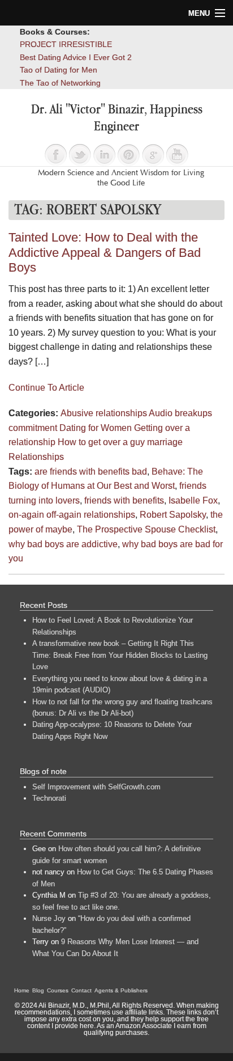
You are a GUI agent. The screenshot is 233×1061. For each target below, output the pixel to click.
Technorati (49, 798)
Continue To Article (46, 387)
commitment (32, 428)
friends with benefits (124, 500)
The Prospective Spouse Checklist (146, 529)
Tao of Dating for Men (58, 69)
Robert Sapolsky (173, 514)
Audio (160, 413)
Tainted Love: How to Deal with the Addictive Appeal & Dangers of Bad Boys (104, 252)
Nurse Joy (49, 918)
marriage (165, 442)
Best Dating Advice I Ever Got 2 (76, 57)
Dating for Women (95, 428)
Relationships (36, 457)
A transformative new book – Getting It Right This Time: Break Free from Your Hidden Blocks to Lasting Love (120, 655)
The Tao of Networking (60, 82)
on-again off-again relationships (71, 514)
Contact (81, 990)
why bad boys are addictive (63, 544)
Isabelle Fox (193, 500)
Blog (38, 990)
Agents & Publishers (121, 990)
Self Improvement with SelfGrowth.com (96, 787)
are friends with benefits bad (90, 471)
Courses (57, 990)
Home (21, 990)
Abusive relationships (104, 413)
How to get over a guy (101, 442)
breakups (193, 413)
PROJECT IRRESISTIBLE (66, 44)
